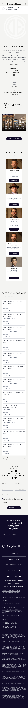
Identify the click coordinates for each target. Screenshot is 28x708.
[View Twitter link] (12, 576)
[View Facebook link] (8, 576)
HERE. (23, 683)
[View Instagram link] (16, 576)
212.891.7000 (20, 641)
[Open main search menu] (25, 4)
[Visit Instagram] (14, 75)
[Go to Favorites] (25, 1)
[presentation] (14, 124)
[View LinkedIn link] (20, 576)
